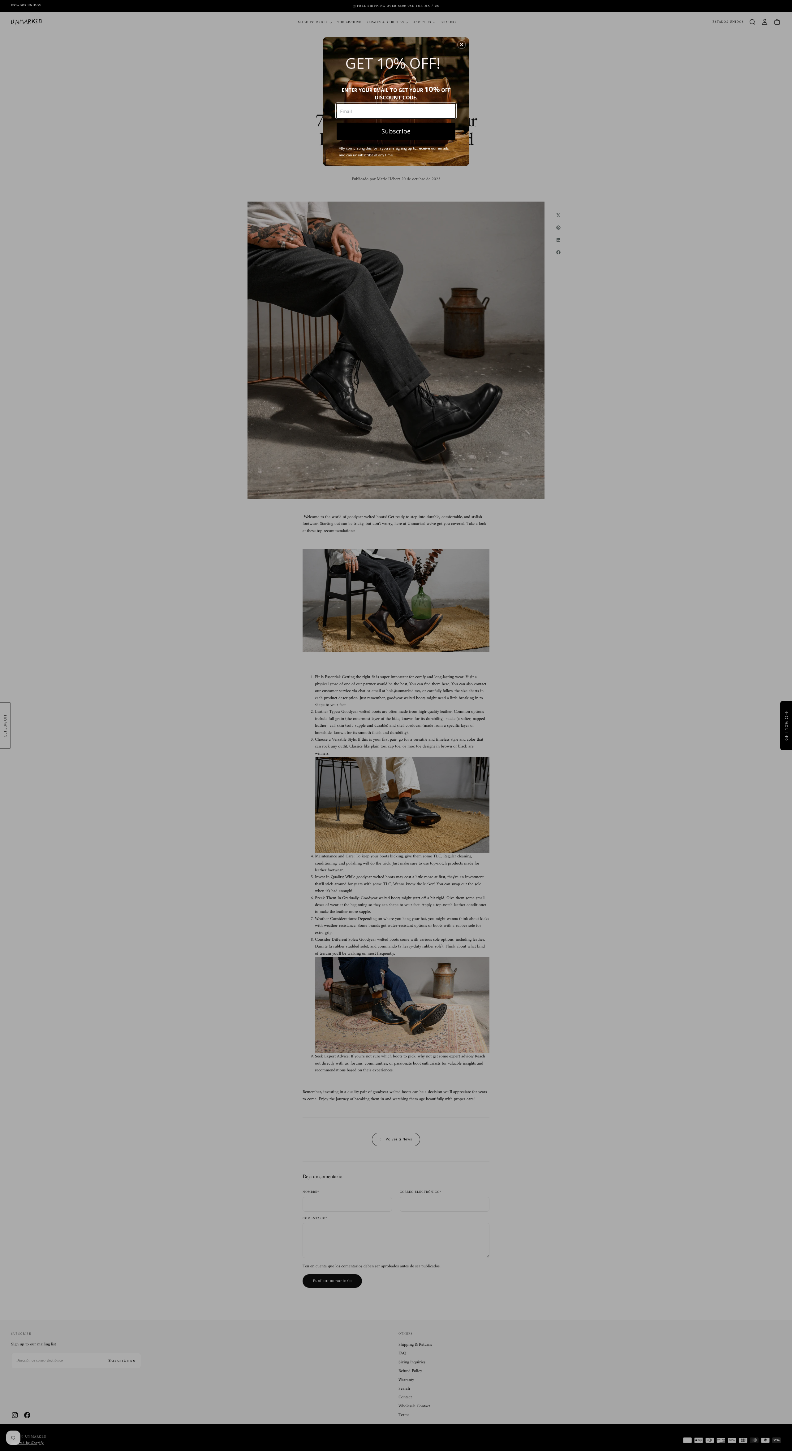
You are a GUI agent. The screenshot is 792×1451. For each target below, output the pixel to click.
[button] (461, 44)
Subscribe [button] (396, 131)
